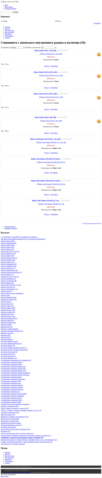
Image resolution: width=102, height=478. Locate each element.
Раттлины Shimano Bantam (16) (11, 343)
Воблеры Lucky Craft (8, 316)
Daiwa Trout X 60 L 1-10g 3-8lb (45, 50)
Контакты (8, 34)
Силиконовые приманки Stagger (12, 385)
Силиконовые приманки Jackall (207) (13, 368)
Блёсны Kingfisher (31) (8, 279)
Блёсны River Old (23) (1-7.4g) (11, 285)
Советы (7, 38)
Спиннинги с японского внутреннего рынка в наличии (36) (22, 437)
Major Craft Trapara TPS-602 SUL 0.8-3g (45, 159)
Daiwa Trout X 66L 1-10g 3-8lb (45, 117)
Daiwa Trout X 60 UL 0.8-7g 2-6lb (45, 72)
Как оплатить (9, 32)
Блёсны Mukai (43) (7, 274)
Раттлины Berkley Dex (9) (9, 341)
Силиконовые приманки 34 (10, 391)
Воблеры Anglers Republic (9, 329)
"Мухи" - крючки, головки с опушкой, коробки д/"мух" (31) (21, 410)
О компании (9, 36)
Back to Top (5, 476)
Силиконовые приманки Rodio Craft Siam (15, 375)
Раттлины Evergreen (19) (9, 352)
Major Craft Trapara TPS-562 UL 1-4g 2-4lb (45, 139)
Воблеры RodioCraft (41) (9, 318)
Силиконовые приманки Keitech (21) (13, 366)
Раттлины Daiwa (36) (8, 354)
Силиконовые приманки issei (11, 383)
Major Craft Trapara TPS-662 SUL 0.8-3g (45, 180)
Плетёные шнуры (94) (8, 427)
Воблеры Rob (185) (7, 314)
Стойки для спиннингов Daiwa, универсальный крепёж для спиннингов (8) (26, 442)
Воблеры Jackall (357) (8, 312)
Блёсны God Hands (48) (9, 281)
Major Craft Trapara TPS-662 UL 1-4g (45, 200)
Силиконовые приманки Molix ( (12, 400)
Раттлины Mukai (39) (8, 345)
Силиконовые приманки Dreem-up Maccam (15, 373)
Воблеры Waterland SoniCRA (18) (12, 331)
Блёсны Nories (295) (7, 256)
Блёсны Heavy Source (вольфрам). (12, 293)
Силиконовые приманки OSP (11, 381)
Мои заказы (9, 7)
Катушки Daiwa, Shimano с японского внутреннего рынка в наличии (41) (26, 435)
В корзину (97, 23)
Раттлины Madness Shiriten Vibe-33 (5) (13, 348)
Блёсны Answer (6, 302)
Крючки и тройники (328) (9, 406)
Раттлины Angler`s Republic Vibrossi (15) (14, 350)
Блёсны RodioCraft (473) (9, 258)
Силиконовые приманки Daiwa (11, 362)
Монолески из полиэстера (10, 421)
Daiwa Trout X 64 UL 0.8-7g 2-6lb (45, 94)
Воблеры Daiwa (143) (8, 310)
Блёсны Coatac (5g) (7, 306)
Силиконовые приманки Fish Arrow (13, 379)
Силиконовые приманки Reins (11, 377)
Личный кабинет (10, 8)
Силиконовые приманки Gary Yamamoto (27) (16, 360)
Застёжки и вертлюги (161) (10, 412)
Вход (6, 5)
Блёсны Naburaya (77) (8, 268)
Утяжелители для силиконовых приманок (15, 404)
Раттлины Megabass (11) (9, 358)
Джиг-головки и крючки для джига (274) (15, 408)
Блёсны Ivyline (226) (7, 262)
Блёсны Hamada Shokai (8, 297)
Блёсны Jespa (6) (6, 291)
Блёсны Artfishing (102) (8, 266)
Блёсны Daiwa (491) (7, 247)
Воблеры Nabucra (7, 339)
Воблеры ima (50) (7, 327)
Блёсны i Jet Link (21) (8, 287)
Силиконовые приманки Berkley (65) (13, 371)
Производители (10, 226)
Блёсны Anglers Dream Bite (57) (11, 272)
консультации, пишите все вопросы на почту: (18, 472)
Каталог (7, 29)
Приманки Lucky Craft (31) (10, 276)
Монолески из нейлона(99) (10, 419)
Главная (7, 27)
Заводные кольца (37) (8, 414)
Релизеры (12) (5, 431)
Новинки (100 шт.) (11, 228)
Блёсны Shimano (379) (8, 253)
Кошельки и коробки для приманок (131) (15, 417)
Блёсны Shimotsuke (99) (9, 264)
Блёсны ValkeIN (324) (8, 260)
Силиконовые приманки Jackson (12, 387)
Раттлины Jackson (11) (8, 356)
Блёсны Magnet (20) (7, 283)
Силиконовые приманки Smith (11, 364)
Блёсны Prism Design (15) (9, 289)
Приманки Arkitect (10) (8, 299)
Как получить (9, 30)
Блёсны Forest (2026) (8, 241)
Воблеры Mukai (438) (8, 308)
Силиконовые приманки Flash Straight (14, 394)
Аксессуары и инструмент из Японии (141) (15, 429)
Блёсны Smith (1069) (8, 245)
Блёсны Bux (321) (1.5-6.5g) (10, 251)
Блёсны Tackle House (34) (9, 270)
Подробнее (54, 66)
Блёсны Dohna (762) (7, 249)
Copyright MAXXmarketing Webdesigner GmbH (91, 223)
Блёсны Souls (5, 295)
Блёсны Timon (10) (7, 304)
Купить (46, 66)
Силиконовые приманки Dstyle (11, 398)
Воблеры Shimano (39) (8, 322)
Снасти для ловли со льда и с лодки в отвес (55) (17, 433)
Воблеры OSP (5, 335)
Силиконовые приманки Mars (11, 402)
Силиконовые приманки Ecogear (12, 389)
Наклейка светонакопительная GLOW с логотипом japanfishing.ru (23, 239)
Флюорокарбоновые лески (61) (11, 425)
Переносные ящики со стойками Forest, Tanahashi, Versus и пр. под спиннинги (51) (29, 440)
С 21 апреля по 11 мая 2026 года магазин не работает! (19, 237)
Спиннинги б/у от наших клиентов (13, 444)
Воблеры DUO (6, 337)
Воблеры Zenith (6, 325)
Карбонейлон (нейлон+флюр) (11, 423)
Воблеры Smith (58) (7, 320)
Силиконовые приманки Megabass (12, 396)
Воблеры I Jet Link (7, 333)
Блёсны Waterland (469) (8, 243)
